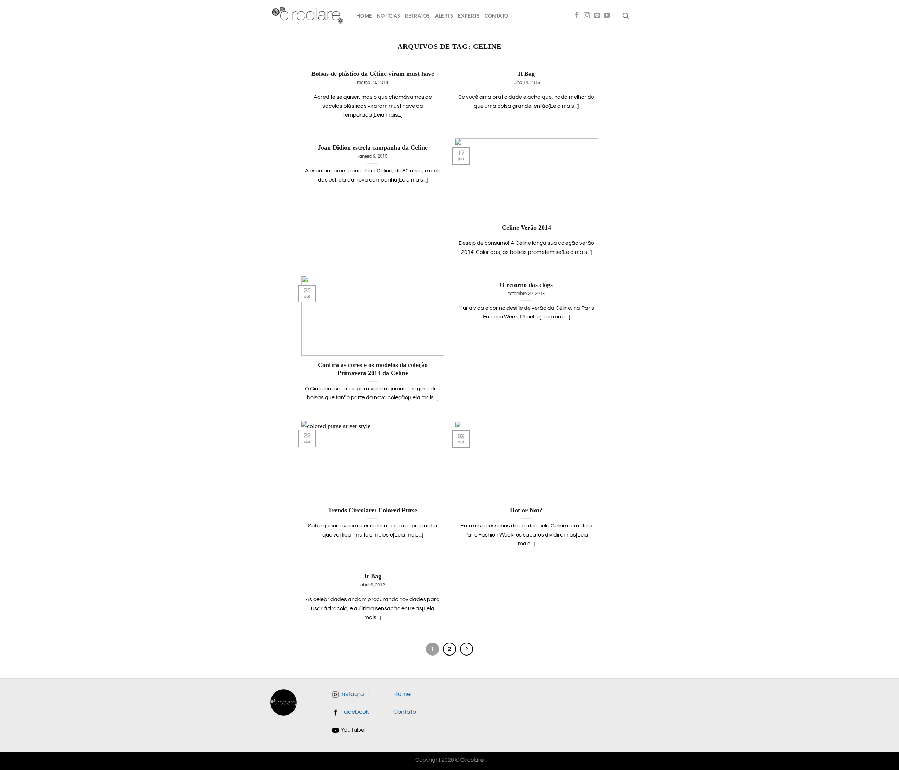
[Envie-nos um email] (597, 15)
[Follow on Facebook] (576, 15)
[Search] (626, 16)
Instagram (354, 694)
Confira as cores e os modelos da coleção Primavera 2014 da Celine (373, 369)
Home (364, 16)
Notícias (388, 16)
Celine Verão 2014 (526, 227)
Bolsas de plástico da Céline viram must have (372, 73)
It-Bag (372, 576)
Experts (469, 16)
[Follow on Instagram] (587, 15)
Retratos (417, 16)
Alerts (444, 16)
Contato (496, 16)
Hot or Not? (526, 510)
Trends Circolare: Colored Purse (372, 510)
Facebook (354, 712)
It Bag (526, 73)
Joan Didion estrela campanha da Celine (373, 147)
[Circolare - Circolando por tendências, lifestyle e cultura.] (308, 16)
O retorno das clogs (526, 284)
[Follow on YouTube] (607, 15)
